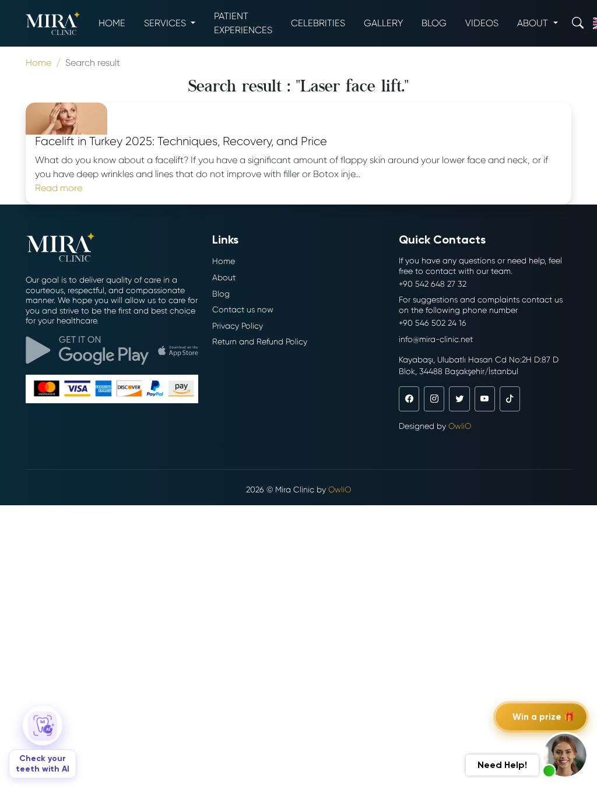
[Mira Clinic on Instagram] (434, 398)
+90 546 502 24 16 (432, 322)
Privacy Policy (237, 325)
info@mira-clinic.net (436, 339)
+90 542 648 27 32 (432, 283)
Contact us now (242, 309)
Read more (58, 187)
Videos (481, 23)
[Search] (577, 23)
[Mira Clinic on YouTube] (485, 398)
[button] (565, 755)
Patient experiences (243, 23)
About (224, 277)
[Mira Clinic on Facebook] (409, 398)
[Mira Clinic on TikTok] (510, 398)
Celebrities (318, 23)
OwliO (459, 426)
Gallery (383, 23)
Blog (434, 23)
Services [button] (166, 23)
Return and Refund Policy (259, 341)
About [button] (533, 23)
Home (112, 23)
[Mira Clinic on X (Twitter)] (459, 398)
